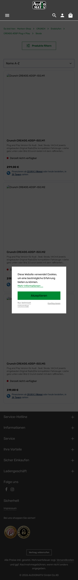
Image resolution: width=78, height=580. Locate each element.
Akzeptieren (39, 295)
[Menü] (7, 15)
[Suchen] (54, 15)
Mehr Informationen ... (30, 285)
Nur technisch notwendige (24, 304)
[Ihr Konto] (62, 15)
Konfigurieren (54, 303)
